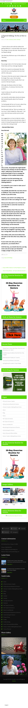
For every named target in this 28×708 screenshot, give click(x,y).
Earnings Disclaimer (8, 600)
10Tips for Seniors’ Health (9, 401)
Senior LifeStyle (17, 39)
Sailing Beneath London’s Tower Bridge (12, 363)
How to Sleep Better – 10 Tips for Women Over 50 (15, 270)
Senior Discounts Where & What (10, 433)
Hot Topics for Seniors (8, 418)
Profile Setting (6, 622)
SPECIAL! (14, 17)
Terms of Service (7, 629)
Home (4, 415)
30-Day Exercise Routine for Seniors (11, 404)
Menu (4, 20)
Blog (4, 413)
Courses (5, 598)
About (4, 410)
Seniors (14, 681)
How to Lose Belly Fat (8, 424)
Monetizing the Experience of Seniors (11, 427)
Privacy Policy (6, 617)
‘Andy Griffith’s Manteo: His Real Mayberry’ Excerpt (13, 267)
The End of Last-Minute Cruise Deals (11, 360)
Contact (5, 596)
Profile (5, 619)
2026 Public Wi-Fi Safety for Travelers (11, 357)
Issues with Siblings (8, 257)
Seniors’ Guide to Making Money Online (12, 436)
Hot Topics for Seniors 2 (8, 421)
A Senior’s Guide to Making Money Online (12, 407)
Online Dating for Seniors (8, 430)
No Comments (10, 39)
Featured (5, 603)
